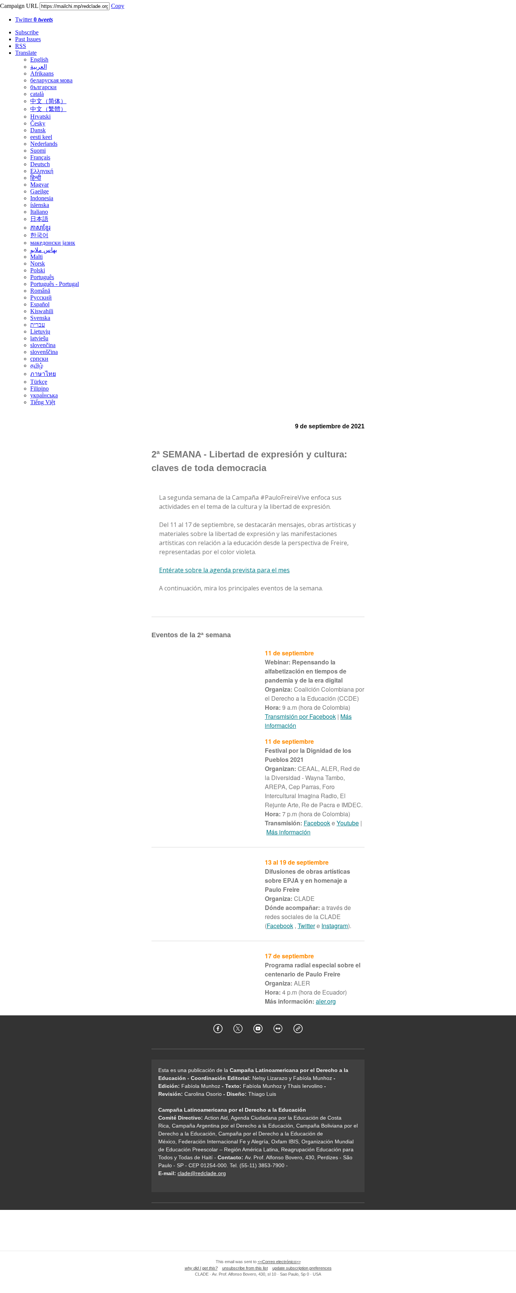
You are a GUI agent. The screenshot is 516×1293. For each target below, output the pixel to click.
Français (40, 157)
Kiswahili (41, 311)
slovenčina (43, 345)
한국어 (39, 235)
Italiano (39, 212)
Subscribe (27, 32)
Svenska (40, 318)
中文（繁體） (48, 109)
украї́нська (44, 395)
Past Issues (28, 39)
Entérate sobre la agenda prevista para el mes (224, 570)
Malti (36, 256)
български (43, 87)
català (37, 94)
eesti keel (41, 137)
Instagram (334, 925)
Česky (37, 123)
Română (40, 290)
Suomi (38, 150)
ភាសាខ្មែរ (40, 227)
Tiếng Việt (42, 402)
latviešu (39, 338)
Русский (41, 297)
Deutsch (40, 164)
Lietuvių (40, 331)
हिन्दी (35, 178)
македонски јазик (52, 242)
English (39, 59)
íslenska (39, 205)
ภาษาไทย (43, 374)
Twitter (34, 19)
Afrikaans (42, 73)
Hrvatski (40, 116)
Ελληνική (41, 171)
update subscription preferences (302, 1268)
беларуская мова (51, 80)
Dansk (38, 130)
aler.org (326, 1001)
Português (42, 277)
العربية (38, 66)
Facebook (317, 823)
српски (39, 358)
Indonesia (41, 198)
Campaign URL (19, 6)
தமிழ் (36, 365)
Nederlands (43, 144)
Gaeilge (39, 191)
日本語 (39, 219)
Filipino (39, 388)
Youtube (348, 823)
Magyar (39, 184)
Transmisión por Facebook (300, 716)
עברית (37, 324)
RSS (20, 46)
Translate (26, 52)
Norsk (37, 263)
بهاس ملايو (43, 250)
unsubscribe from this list (245, 1268)
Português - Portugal (54, 284)
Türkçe (38, 381)
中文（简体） (48, 101)
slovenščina (44, 352)
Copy (117, 6)
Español (39, 304)
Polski (37, 270)
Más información (288, 832)
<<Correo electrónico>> (279, 1261)
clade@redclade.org (202, 1173)
